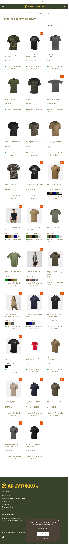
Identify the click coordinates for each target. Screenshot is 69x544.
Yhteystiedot (6, 495)
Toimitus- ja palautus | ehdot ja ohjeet (13, 498)
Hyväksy (43, 534)
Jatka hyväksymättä (43, 538)
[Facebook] (3, 537)
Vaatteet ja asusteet (24, 13)
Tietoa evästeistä (7, 510)
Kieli (39, 1)
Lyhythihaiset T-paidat (43, 13)
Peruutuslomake (7, 501)
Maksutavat (5, 504)
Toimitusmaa (51, 1)
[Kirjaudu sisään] (59, 6)
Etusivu (6, 13)
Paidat (33, 13)
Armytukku (13, 13)
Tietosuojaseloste (8, 507)
